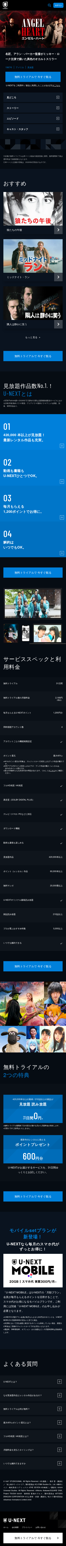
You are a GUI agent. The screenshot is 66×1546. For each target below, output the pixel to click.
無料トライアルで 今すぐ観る (33, 77)
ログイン (58, 5)
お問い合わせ (41, 1527)
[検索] (49, 5)
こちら (57, 85)
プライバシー (27, 1527)
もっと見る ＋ (33, 337)
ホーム (5, 1527)
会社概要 (15, 1527)
